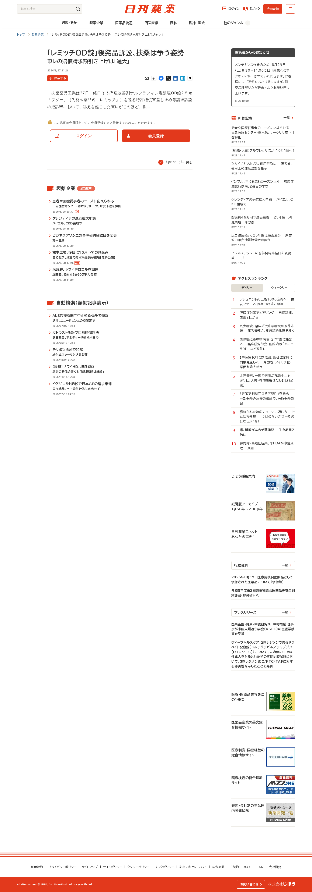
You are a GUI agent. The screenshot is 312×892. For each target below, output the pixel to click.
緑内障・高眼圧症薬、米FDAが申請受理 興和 (267, 446)
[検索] (77, 8)
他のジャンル (233, 23)
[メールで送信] (146, 78)
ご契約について (240, 867)
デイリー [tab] (247, 287)
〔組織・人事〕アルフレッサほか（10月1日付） (263, 150)
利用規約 (37, 867)
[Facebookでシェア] (161, 78)
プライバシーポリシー (62, 867)
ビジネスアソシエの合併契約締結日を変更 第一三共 (263, 256)
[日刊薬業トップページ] (150, 9)
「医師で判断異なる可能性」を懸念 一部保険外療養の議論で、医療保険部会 (267, 398)
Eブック (255, 8)
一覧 (286, 117)
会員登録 (273, 8)
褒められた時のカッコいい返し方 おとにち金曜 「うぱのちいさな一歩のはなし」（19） (267, 416)
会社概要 (275, 867)
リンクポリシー (164, 867)
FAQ (260, 867)
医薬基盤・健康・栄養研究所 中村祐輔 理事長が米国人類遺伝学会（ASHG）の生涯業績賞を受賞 (262, 629)
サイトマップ (90, 867)
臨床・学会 (197, 23)
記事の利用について (193, 867)
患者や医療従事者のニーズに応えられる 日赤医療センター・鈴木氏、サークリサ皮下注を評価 (263, 132)
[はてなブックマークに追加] (182, 78)
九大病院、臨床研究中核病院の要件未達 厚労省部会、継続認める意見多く (267, 328)
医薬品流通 (124, 23)
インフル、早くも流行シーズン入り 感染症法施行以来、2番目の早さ (262, 184)
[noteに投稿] (190, 78)
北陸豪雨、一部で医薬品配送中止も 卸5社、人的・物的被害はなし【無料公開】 (267, 380)
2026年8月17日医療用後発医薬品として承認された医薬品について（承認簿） (262, 580)
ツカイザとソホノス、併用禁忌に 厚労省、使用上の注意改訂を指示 (261, 166)
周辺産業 (152, 23)
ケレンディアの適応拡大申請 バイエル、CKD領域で (262, 202)
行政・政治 (69, 23)
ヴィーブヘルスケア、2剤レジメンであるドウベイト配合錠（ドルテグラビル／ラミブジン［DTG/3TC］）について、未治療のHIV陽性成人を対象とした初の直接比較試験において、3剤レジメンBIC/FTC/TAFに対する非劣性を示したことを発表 (262, 654)
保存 (60, 78)
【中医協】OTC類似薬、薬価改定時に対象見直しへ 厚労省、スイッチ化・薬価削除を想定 (266, 362)
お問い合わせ (249, 884)
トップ (21, 34)
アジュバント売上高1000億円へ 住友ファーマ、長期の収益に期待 (267, 302)
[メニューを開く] (290, 9)
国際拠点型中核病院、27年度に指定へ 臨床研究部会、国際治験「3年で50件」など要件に (266, 344)
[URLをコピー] (153, 78)
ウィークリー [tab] (279, 287)
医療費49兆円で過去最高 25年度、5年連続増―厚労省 (262, 220)
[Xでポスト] (168, 78)
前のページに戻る (179, 162)
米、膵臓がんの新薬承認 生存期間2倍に (267, 432)
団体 (173, 23)
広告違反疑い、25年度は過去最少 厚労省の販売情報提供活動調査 (261, 238)
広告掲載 (218, 867)
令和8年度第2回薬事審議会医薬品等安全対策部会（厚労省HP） (263, 593)
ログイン (233, 8)
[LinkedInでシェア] (175, 78)
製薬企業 (96, 23)
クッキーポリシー (138, 867)
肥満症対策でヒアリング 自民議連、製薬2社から (267, 315)
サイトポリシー (112, 867)
